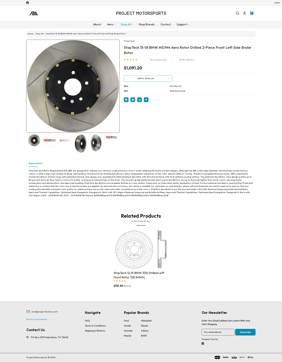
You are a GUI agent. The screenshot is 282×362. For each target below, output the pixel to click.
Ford (126, 320)
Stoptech (129, 40)
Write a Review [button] (186, 59)
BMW (144, 335)
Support (182, 24)
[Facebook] (126, 99)
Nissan (144, 325)
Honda (127, 325)
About (97, 24)
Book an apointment (36, 319)
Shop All (126, 24)
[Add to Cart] (144, 248)
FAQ (87, 320)
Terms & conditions (95, 325)
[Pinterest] (146, 99)
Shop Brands (147, 24)
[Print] (139, 99)
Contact (166, 24)
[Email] (132, 99)
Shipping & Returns (95, 330)
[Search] (237, 13)
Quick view (132, 248)
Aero (110, 24)
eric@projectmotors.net (44, 311)
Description (35, 163)
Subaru (145, 330)
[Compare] (138, 248)
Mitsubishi (146, 320)
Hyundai (128, 330)
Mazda (127, 335)
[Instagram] (27, 3)
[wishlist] (149, 248)
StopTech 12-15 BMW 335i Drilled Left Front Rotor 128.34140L (139, 275)
